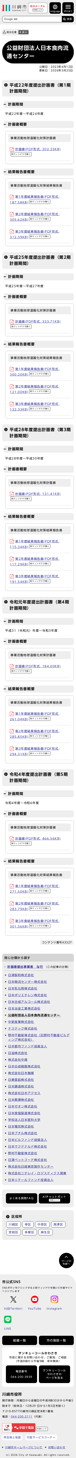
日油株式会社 (18, 1053)
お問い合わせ (56, 1447)
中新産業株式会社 (21, 1021)
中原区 (42, 1224)
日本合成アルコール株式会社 (29, 1001)
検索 (69, 19)
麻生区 (46, 1232)
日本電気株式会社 (21, 1126)
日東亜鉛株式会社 (21, 1079)
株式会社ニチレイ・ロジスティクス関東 (37, 1173)
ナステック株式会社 (22, 1028)
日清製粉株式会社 (21, 975)
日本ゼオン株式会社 (22, 1106)
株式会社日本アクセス (24, 1093)
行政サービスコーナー (41, 1437)
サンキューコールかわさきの (54, 1374)
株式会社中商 (18, 1059)
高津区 (58, 1224)
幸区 (28, 1224)
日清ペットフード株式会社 (27, 1159)
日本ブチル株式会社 (22, 1133)
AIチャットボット (54, 1198)
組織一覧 (19, 1340)
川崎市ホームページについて (24, 1447)
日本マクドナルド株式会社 (27, 1146)
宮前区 (13, 1232)
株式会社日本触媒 (21, 1073)
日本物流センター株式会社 (27, 981)
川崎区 (13, 1224)
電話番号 (21, 1374)
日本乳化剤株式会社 (22, 988)
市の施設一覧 (56, 1340)
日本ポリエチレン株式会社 (27, 995)
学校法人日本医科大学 (24, 1119)
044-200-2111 (21, 1416)
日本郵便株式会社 (21, 1099)
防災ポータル (37, 8)
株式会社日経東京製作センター (30, 1166)
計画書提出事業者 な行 (25, 966)
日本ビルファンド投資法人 (27, 1139)
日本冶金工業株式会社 (24, 1008)
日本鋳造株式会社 (21, 1086)
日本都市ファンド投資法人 (27, 1046)
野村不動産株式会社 (22, 1153)
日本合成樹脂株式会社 (24, 1066)
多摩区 (29, 1232)
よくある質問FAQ (21, 1198)
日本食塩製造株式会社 (24, 1113)
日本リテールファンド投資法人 (30, 1179)
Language (55, 11)
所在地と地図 (12, 1437)
